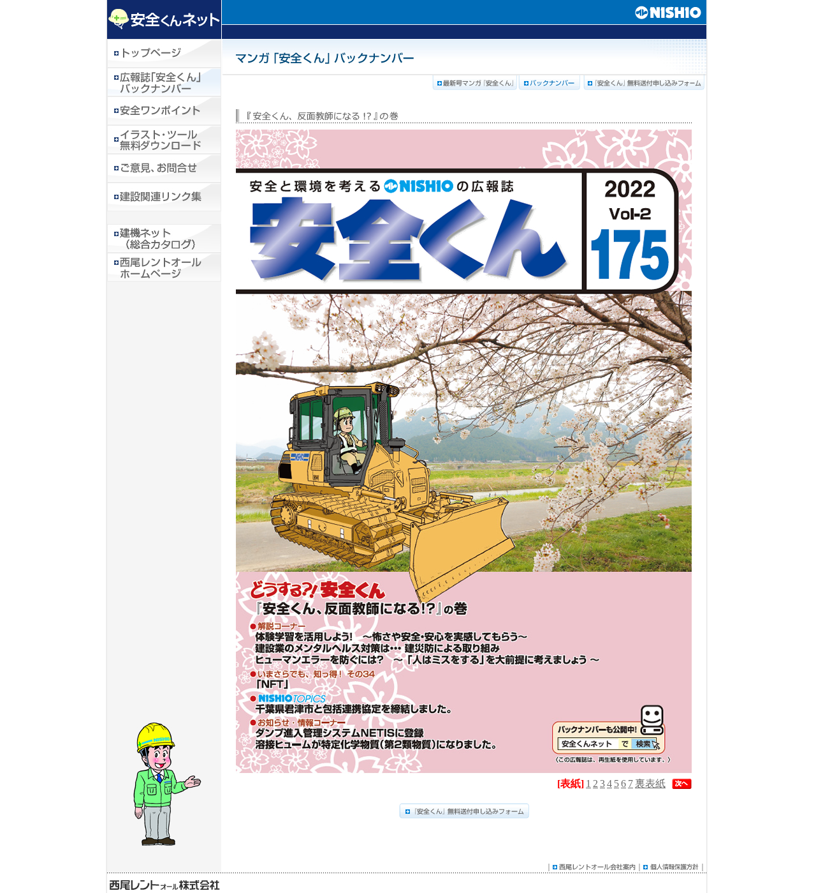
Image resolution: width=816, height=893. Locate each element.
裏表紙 (650, 783)
